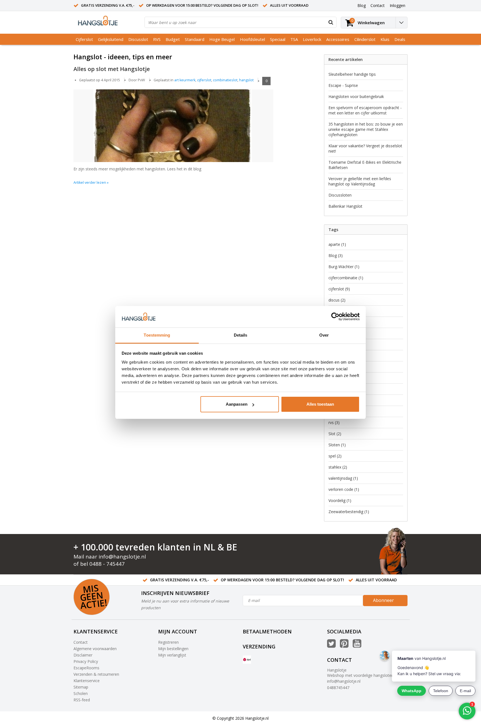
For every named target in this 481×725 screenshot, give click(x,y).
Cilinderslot (365, 39)
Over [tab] (324, 335)
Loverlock (312, 39)
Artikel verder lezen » (91, 182)
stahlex (337, 467)
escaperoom (342, 322)
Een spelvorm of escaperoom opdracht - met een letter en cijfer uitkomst (365, 110)
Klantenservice (86, 680)
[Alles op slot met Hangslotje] (191, 122)
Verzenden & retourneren (96, 674)
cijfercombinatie (345, 277)
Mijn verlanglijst (172, 655)
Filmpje (337, 333)
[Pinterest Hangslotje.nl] (344, 645)
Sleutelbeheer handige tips (352, 74)
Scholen (80, 693)
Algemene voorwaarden (95, 648)
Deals (399, 39)
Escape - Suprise (343, 85)
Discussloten (340, 195)
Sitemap (80, 687)
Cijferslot (84, 39)
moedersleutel (344, 411)
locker (336, 400)
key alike (339, 366)
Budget (173, 39)
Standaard (194, 39)
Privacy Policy (85, 661)
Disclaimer (82, 655)
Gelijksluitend (110, 39)
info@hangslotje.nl (122, 556)
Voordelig (339, 500)
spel (335, 456)
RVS (157, 39)
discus (336, 300)
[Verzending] (247, 659)
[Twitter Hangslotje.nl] (331, 645)
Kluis (385, 39)
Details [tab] (240, 335)
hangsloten (342, 355)
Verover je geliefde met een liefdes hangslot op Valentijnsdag (359, 181)
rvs (334, 422)
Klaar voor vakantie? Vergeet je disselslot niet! (365, 148)
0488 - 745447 (107, 563)
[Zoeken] (331, 22)
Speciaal (277, 39)
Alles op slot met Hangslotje (111, 69)
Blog (335, 255)
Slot (334, 433)
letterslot (339, 378)
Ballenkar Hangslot (345, 206)
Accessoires (337, 39)
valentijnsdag (343, 478)
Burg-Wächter (343, 266)
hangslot (246, 80)
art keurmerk (184, 80)
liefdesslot (340, 389)
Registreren (168, 642)
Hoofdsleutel (252, 39)
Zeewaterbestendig (348, 511)
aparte (337, 244)
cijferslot (204, 80)
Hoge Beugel (222, 39)
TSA (294, 39)
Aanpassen (236, 404)
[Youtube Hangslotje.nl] (357, 645)
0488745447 (338, 687)
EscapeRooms (86, 667)
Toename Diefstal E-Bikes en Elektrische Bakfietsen (364, 165)
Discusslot (138, 39)
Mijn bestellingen (173, 648)
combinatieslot (225, 80)
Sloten (337, 444)
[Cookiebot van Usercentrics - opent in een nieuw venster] (335, 317)
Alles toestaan (320, 404)
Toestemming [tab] (157, 335)
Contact (80, 642)
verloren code (343, 489)
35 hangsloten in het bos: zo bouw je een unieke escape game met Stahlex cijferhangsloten (365, 129)
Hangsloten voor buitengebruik (356, 96)
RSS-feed (81, 699)
